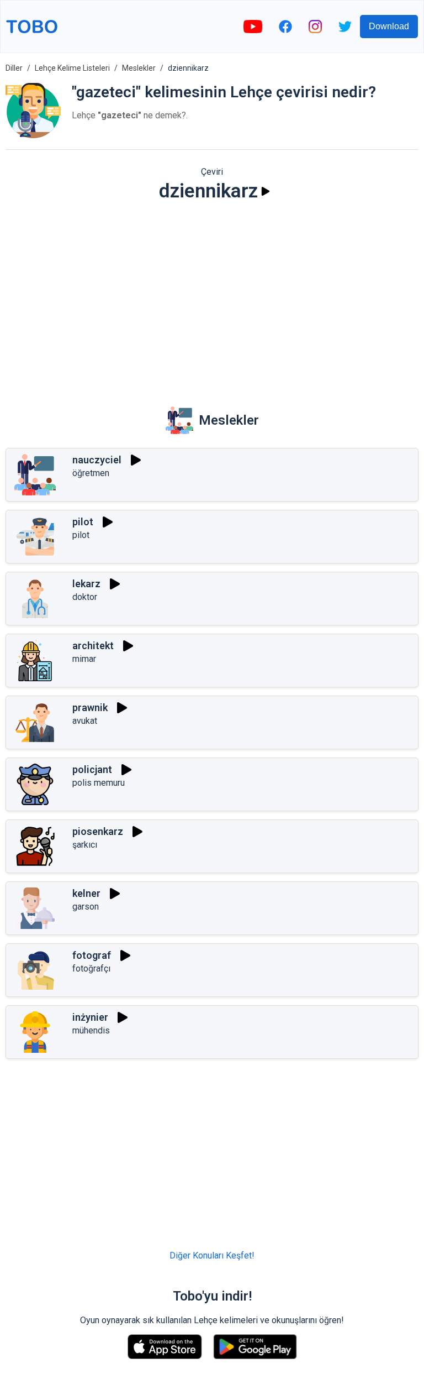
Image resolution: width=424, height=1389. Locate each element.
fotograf (91, 955)
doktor (84, 597)
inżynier (90, 1017)
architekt (93, 645)
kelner (86, 893)
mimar (84, 659)
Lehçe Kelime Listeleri (72, 68)
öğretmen (90, 473)
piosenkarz (97, 831)
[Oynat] (265, 191)
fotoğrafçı (91, 968)
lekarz (86, 583)
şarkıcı (84, 844)
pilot (82, 522)
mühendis (91, 1030)
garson (85, 906)
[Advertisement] (212, 296)
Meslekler (139, 68)
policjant (92, 769)
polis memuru (98, 782)
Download (389, 26)
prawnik (90, 707)
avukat (84, 721)
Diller (14, 68)
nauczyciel (96, 460)
